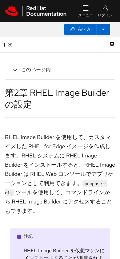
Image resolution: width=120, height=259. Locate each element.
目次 (8, 44)
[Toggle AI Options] (103, 29)
